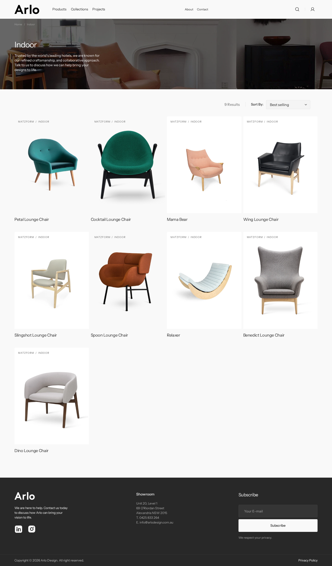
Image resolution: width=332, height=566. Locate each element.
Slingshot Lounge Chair (35, 335)
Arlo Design (49, 560)
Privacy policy (308, 560)
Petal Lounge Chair (31, 219)
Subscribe (277, 525)
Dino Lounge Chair (31, 450)
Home (18, 24)
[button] (297, 9)
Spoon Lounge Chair (109, 335)
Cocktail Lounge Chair (111, 219)
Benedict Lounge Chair (264, 335)
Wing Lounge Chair (261, 219)
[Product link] (51, 171)
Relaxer (173, 335)
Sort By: (257, 104)
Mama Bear (177, 219)
